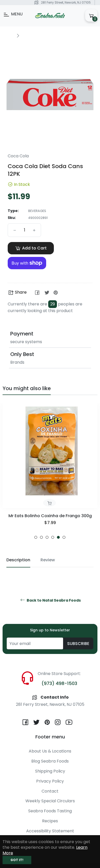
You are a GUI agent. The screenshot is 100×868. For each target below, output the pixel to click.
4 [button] (52, 537)
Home (8, 35)
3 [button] (47, 537)
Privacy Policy (50, 781)
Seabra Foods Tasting (50, 811)
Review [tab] (48, 560)
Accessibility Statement (50, 831)
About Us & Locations (50, 751)
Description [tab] (18, 560)
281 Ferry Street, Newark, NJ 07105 (66, 2)
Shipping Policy (50, 771)
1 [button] (35, 537)
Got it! (17, 860)
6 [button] (64, 537)
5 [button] (58, 537)
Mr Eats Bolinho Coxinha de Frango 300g (50, 516)
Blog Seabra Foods (50, 761)
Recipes (50, 821)
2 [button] (41, 537)
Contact (50, 791)
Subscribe (78, 644)
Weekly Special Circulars (50, 801)
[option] (50, 471)
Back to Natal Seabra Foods (53, 600)
